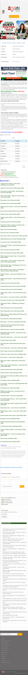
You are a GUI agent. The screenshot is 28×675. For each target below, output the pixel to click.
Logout (3, 656)
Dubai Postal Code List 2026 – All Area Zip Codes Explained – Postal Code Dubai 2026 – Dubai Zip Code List (14, 609)
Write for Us (4, 654)
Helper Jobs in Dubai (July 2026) (9, 229)
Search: (13, 137)
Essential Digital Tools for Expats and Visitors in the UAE (15, 598)
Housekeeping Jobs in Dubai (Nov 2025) (10, 221)
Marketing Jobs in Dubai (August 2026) (10, 214)
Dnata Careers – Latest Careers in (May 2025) (12, 357)
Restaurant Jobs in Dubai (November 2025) (11, 372)
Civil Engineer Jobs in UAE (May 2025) (10, 380)
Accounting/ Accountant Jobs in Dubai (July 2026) (13, 286)
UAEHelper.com (4, 671)
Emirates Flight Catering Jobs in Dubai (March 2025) (13, 415)
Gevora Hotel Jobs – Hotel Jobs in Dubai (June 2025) (14, 347)
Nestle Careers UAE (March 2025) (9, 438)
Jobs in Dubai (4, 646)
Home (3, 637)
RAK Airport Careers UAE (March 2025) (10, 418)
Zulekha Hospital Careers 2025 (8, 340)
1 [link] (23, 166)
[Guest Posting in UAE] (14, 38)
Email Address (4, 514)
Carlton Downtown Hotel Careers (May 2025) (11, 369)
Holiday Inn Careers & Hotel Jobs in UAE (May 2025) (13, 354)
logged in (9, 477)
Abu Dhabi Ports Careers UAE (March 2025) (11, 426)
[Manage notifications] (3, 672)
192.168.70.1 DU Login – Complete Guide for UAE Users (14, 555)
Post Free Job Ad (14, 16)
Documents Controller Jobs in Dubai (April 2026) (12, 300)
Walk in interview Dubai (6, 641)
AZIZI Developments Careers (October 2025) (11, 307)
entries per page (7, 134)
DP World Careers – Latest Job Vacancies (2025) (12, 329)
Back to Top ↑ (24, 673)
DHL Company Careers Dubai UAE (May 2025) (12, 351)
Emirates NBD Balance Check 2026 (10, 615)
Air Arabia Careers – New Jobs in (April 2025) (12, 395)
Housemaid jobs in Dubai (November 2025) (11, 318)
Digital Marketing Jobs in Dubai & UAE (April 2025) (13, 239)
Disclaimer (4, 658)
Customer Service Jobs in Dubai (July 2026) (11, 289)
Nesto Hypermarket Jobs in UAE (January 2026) (12, 311)
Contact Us (4, 660)
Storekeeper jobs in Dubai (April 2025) (10, 388)
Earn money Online (6, 662)
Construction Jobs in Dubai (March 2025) (11, 242)
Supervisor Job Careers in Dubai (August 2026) (12, 188)
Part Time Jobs (5, 643)
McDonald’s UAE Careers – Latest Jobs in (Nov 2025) (14, 337)
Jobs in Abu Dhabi (5, 644)
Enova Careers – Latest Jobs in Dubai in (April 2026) (13, 297)
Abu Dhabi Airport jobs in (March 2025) (10, 441)
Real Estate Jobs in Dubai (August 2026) (11, 203)
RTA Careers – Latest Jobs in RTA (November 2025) (13, 321)
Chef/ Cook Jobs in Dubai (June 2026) (10, 249)
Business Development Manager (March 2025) (12, 252)
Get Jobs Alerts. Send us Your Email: (9, 512)
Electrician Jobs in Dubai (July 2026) (10, 232)
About (3, 639)
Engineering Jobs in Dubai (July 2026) (10, 283)
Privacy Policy (5, 652)
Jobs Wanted (4, 650)
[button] (13, 141)
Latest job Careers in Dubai (10, 175)
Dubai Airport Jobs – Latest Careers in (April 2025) (13, 407)
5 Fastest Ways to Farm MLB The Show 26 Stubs (13, 573)
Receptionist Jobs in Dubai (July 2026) (10, 200)
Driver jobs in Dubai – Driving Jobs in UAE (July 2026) (14, 235)
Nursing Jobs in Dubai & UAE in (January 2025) (12, 211)
